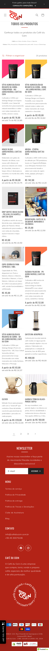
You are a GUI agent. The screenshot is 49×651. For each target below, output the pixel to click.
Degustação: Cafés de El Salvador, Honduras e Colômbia (35, 221)
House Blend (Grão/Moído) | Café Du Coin (12, 151)
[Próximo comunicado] (44, 4)
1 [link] (14, 434)
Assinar (34, 471)
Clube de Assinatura (14, 512)
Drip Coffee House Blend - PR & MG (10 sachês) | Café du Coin (12, 214)
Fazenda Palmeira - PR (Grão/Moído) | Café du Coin (35, 274)
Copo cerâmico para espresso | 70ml (10, 265)
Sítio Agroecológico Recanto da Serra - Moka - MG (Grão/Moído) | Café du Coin (35, 88)
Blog (7, 518)
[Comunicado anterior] (5, 4)
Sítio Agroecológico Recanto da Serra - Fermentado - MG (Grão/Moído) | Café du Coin (12, 89)
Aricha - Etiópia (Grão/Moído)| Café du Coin (34, 151)
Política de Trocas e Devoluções (19, 507)
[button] (5, 15)
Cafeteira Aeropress (34, 334)
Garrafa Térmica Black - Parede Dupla (35, 400)
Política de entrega (13, 501)
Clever (5, 399)
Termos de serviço (13, 489)
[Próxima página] (35, 434)
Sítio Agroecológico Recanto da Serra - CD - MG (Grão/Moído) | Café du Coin (12, 338)
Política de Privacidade (15, 495)
